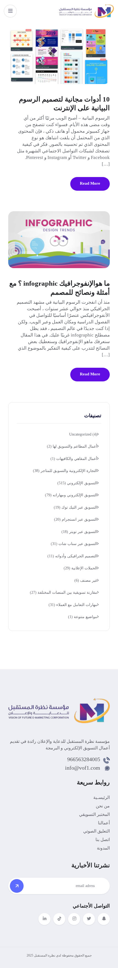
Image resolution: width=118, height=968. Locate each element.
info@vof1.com (82, 768)
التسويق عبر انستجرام (75, 519)
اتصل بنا (102, 839)
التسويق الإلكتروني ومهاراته (71, 495)
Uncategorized (83, 434)
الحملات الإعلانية (80, 568)
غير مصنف (85, 580)
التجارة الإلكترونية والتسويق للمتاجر (65, 471)
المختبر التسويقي (94, 814)
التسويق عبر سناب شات (74, 544)
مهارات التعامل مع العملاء (73, 605)
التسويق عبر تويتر (79, 532)
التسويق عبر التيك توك (75, 507)
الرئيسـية (101, 797)
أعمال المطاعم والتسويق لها (72, 446)
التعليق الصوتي (96, 831)
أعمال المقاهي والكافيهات (73, 459)
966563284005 (83, 759)
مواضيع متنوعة (82, 617)
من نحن (103, 806)
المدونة (103, 848)
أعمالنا (104, 823)
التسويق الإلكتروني (77, 483)
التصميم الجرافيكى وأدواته (72, 556)
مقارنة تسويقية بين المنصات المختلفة (63, 592)
